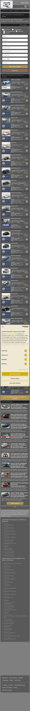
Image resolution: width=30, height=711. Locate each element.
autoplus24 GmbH (8, 629)
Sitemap (15, 687)
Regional (11, 10)
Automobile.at (5, 10)
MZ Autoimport (7, 626)
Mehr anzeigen (15, 503)
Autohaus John (7, 566)
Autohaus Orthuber (8, 549)
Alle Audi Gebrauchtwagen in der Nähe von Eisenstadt (15, 397)
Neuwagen (7, 29)
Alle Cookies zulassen (15, 374)
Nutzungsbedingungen (20, 685)
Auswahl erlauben (15, 378)
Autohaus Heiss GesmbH (9, 606)
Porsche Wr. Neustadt (9, 552)
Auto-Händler (18, 680)
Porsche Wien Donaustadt (9, 537)
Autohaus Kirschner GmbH (10, 638)
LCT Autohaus (7, 585)
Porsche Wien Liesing (8, 540)
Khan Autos (6, 600)
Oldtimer (7, 33)
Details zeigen (22, 369)
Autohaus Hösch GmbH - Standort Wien (13, 563)
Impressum (10, 685)
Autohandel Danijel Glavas (9, 632)
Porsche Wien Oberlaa (9, 524)
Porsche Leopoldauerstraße (10, 588)
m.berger (6, 546)
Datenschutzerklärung (7, 687)
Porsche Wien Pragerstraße (10, 534)
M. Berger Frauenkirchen (9, 555)
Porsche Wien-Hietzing (9, 528)
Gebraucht (20, 31)
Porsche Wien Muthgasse (9, 531)
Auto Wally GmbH (8, 603)
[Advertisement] (15, 658)
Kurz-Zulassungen (10, 31)
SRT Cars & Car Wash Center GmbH (12, 635)
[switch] (26, 355)
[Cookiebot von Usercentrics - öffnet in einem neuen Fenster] (22, 327)
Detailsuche (15, 70)
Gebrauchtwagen (13, 677)
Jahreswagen (17, 29)
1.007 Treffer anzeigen (15, 66)
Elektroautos (5, 677)
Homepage (4, 685)
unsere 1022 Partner (11, 333)
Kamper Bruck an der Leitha (10, 543)
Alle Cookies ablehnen (15, 383)
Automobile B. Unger (8, 582)
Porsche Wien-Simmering (9, 572)
